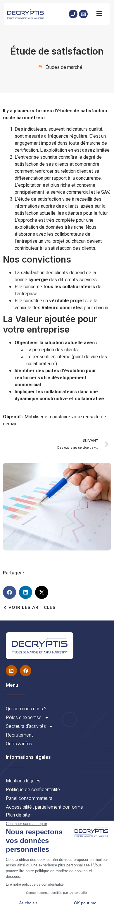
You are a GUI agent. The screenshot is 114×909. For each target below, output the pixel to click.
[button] (9, 592)
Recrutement (19, 735)
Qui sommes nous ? (26, 708)
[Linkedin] (11, 670)
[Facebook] (25, 670)
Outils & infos (19, 743)
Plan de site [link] (18, 815)
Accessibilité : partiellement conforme (44, 807)
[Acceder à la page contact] (83, 14)
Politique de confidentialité (33, 789)
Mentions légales (23, 780)
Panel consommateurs (29, 798)
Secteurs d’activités (26, 726)
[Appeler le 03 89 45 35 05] (73, 14)
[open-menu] (99, 14)
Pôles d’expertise (24, 717)
